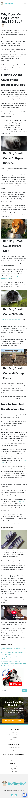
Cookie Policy (14, 737)
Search (24, 690)
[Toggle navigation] (25, 3)
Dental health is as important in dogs (11, 319)
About (14, 750)
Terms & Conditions (14, 734)
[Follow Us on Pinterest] (16, 795)
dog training (20, 501)
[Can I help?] (25, 795)
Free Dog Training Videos (14, 747)
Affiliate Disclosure (14, 739)
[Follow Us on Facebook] (12, 795)
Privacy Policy (14, 732)
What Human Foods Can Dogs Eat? (11, 661)
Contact (14, 773)
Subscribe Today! (13, 721)
